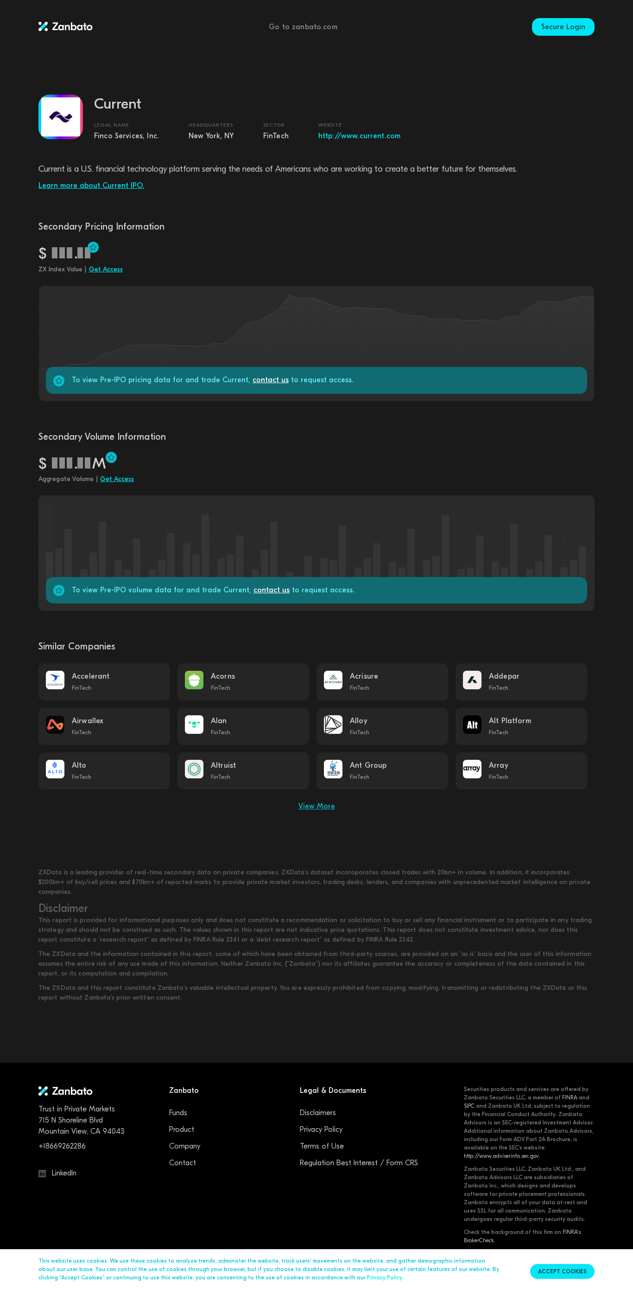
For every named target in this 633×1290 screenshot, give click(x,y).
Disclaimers (318, 1113)
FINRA (569, 1097)
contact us (271, 380)
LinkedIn (63, 1173)
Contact (182, 1163)
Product (181, 1129)
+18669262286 (62, 1146)
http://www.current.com (359, 136)
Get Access (106, 269)
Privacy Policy (321, 1129)
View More (316, 806)
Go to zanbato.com (303, 27)
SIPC (469, 1106)
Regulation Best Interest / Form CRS (359, 1163)
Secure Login (563, 27)
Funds (178, 1113)
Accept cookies (562, 1271)
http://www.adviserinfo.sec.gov (501, 1156)
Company (184, 1146)
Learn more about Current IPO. (91, 185)
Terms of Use (322, 1146)
